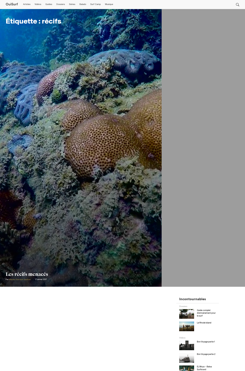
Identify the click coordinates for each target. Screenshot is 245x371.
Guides (48, 4)
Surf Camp (95, 4)
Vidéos (38, 4)
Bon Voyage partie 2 (206, 354)
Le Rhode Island (204, 323)
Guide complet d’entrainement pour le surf (206, 313)
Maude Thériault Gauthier (20, 280)
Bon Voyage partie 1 (206, 342)
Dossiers (60, 4)
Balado (82, 4)
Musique (109, 4)
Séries (72, 4)
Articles (26, 4)
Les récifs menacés (27, 274)
